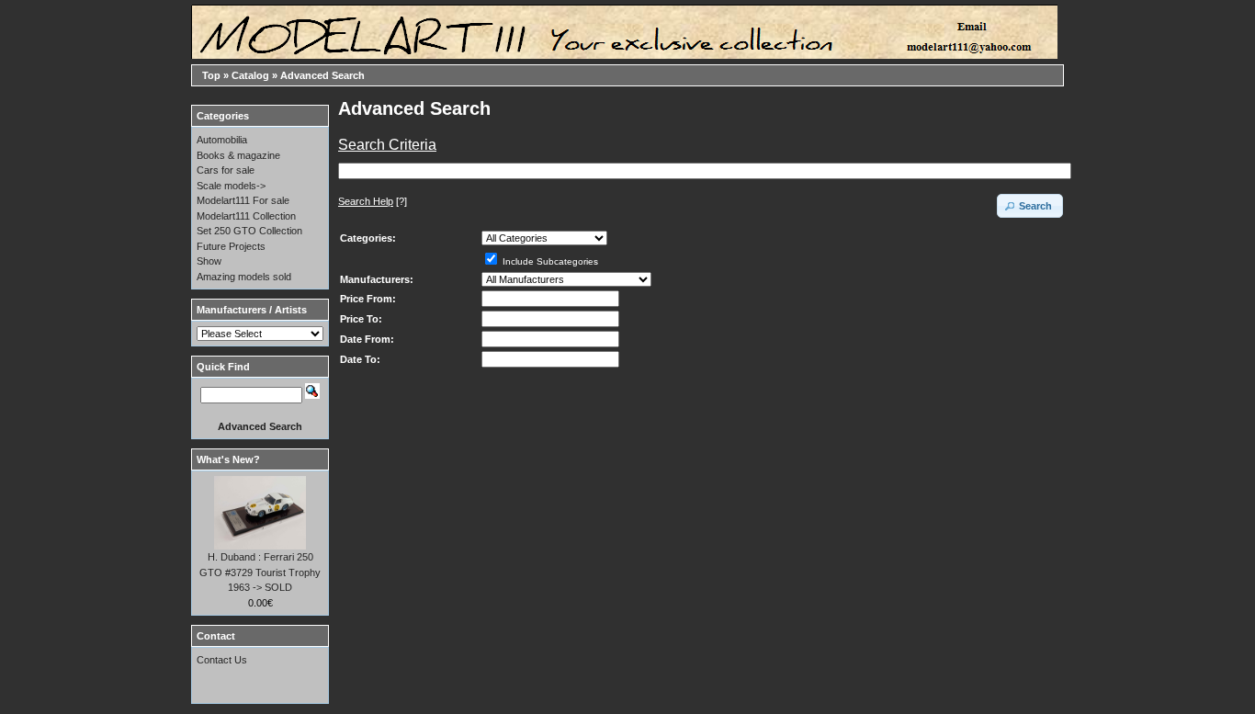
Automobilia (222, 139)
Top (211, 75)
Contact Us (222, 659)
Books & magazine (238, 155)
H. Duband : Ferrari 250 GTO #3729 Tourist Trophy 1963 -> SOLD (260, 572)
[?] (372, 201)
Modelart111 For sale (243, 200)
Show (209, 260)
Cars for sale (225, 170)
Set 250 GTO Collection (249, 230)
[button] (1030, 206)
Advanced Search (322, 75)
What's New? (228, 459)
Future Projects (231, 246)
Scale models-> (231, 185)
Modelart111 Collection (246, 215)
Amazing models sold (244, 276)
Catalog (250, 75)
